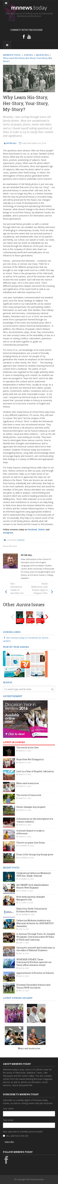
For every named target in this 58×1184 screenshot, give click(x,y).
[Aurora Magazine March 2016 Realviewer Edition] (25, 664)
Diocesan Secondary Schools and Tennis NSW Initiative (33, 986)
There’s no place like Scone (30, 842)
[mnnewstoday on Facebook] (24, 36)
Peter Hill (26, 555)
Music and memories (27, 783)
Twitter (41, 529)
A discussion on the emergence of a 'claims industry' (34, 820)
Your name (8, 1108)
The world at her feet (27, 747)
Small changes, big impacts (31, 806)
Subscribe (9, 1142)
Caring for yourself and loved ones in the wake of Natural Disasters (35, 949)
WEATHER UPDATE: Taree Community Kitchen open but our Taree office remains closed (34, 962)
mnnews (29, 7)
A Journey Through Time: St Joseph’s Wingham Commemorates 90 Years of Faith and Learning (35, 937)
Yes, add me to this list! (17, 1135)
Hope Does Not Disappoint (30, 759)
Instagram (8, 532)
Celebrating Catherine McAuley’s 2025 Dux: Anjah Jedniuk (33, 874)
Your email (8, 1120)
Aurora (21, 540)
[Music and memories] (14, 1013)
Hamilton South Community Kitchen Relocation (31, 910)
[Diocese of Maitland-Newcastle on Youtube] (29, 36)
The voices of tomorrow (28, 795)
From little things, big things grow (34, 854)
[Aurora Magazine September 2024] (40, 617)
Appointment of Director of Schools (35, 972)
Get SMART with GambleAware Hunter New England (32, 886)
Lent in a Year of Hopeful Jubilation (35, 771)
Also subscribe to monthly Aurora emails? (23, 1131)
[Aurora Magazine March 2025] (19, 617)
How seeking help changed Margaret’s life (30, 898)
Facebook (32, 529)
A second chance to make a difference (30, 832)
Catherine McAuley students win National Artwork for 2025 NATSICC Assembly (35, 923)
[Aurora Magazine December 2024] (30, 617)
